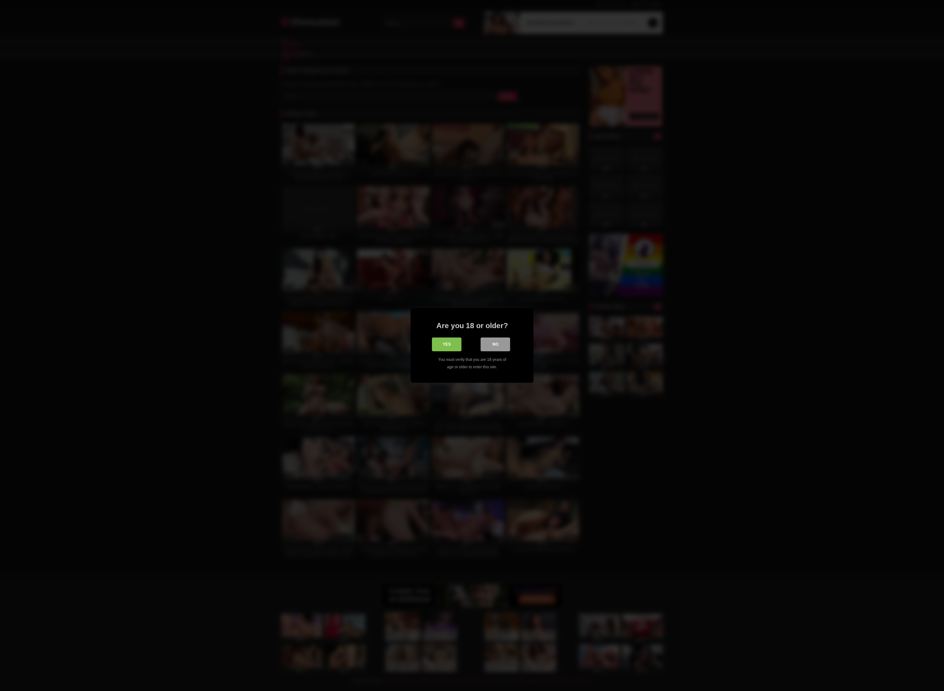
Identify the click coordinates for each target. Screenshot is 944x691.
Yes (447, 344)
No (495, 344)
